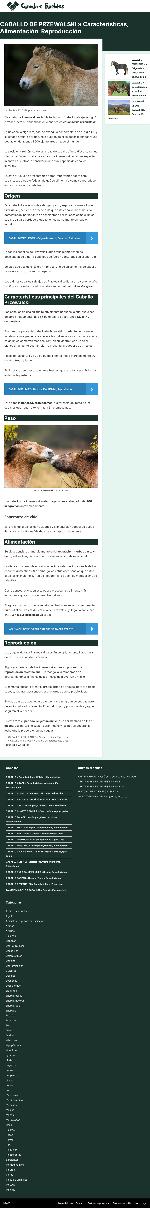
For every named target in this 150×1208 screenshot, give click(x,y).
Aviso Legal (141, 1203)
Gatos (9, 1030)
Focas (9, 1025)
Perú (8, 1144)
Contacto (80, 1203)
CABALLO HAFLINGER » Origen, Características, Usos (38, 740)
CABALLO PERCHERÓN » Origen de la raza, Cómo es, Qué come (139, 68)
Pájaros (10, 1129)
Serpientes (12, 1159)
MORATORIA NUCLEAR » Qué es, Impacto (102, 796)
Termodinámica (15, 1164)
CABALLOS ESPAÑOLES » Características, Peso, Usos (34, 884)
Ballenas (11, 935)
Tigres (9, 1174)
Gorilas (10, 1035)
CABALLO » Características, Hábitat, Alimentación (33, 777)
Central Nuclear (15, 945)
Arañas (10, 925)
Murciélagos (13, 1119)
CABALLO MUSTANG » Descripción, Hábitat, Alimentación (37, 845)
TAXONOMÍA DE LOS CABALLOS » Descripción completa (36, 890)
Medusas (11, 1105)
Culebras (11, 970)
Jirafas (10, 1060)
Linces (9, 1080)
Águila (9, 916)
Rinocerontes (13, 1154)
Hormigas (11, 1050)
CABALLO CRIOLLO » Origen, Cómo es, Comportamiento (36, 805)
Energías (11, 1010)
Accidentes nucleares (18, 911)
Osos (9, 1124)
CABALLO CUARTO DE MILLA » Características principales (37, 811)
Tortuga (10, 1184)
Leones (10, 1070)
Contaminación (14, 965)
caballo (9, 219)
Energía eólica (14, 995)
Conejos (10, 960)
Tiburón (10, 1169)
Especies (11, 1020)
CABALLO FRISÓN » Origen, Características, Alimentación (37, 827)
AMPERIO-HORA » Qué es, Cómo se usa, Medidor (107, 776)
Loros (9, 1090)
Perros (9, 1139)
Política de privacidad (99, 1203)
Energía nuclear (15, 1000)
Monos (10, 1114)
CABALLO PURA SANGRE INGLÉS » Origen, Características (37, 872)
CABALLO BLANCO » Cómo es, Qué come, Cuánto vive (34, 793)
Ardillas (10, 930)
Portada (9, 744)
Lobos (9, 1085)
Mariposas (12, 1095)
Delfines (10, 975)
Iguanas (10, 1055)
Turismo (10, 1189)
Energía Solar (13, 1005)
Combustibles (14, 955)
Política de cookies (122, 1203)
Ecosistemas (13, 985)
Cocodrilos (12, 950)
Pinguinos (11, 1149)
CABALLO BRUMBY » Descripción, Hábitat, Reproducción (36, 799)
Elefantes (11, 990)
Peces (9, 1134)
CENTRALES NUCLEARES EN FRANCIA (101, 786)
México (10, 1110)
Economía (11, 980)
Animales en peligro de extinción (25, 921)
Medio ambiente (15, 1100)
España (10, 1015)
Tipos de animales (16, 1179)
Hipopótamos (14, 1045)
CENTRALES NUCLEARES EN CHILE (99, 781)
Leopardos (12, 1075)
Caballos (23, 744)
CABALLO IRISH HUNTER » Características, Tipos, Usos (39, 737)
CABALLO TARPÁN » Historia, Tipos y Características (34, 878)
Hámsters (11, 1040)
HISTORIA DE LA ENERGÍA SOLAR (98, 791)
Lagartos (11, 1065)
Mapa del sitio (65, 1203)
